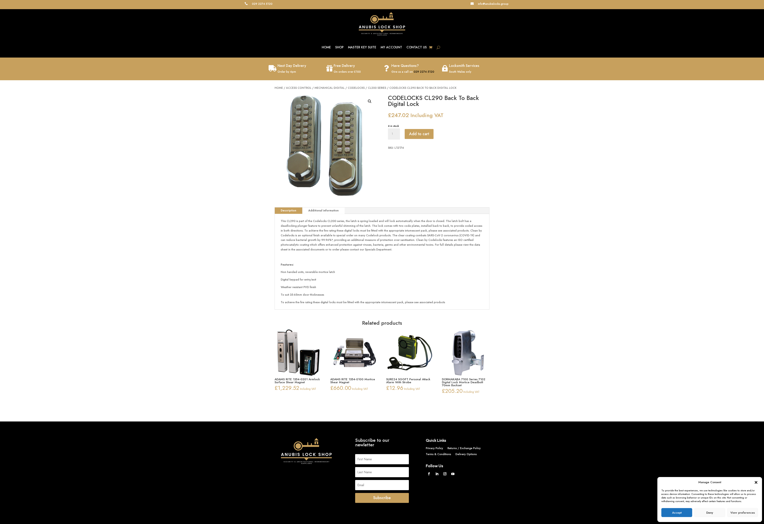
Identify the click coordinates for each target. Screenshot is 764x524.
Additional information (323, 210)
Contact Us (416, 47)
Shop (339, 47)
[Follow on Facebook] (429, 474)
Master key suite (362, 47)
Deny (709, 512)
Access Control (298, 88)
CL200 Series (377, 88)
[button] (756, 482)
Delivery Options (466, 454)
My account (391, 47)
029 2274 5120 (424, 72)
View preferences (742, 512)
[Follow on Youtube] (453, 474)
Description (288, 210)
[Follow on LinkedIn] (437, 474)
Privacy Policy (434, 448)
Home (326, 47)
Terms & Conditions (438, 454)
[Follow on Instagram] (445, 474)
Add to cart (419, 134)
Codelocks (356, 88)
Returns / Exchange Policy (464, 448)
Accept (677, 512)
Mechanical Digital (330, 88)
